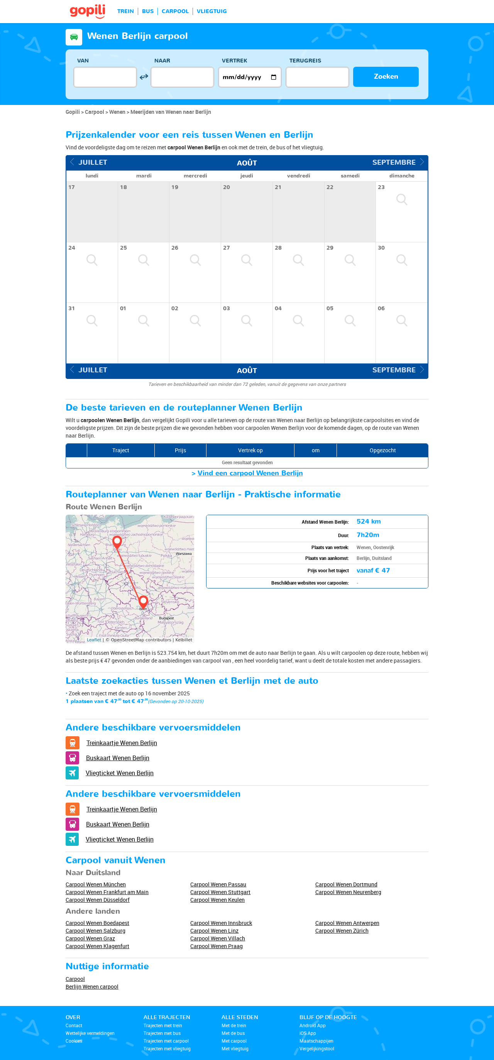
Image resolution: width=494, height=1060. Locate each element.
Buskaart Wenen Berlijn (117, 758)
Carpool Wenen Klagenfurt (97, 946)
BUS (148, 11)
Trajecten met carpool (166, 1041)
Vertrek (234, 60)
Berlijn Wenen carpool (92, 986)
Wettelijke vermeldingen (90, 1033)
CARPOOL (175, 11)
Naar (162, 60)
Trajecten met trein (163, 1025)
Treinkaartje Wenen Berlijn (121, 743)
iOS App (307, 1033)
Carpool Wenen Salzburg (95, 930)
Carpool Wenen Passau (218, 884)
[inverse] (144, 77)
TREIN (125, 11)
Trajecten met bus (162, 1033)
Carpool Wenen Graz (90, 938)
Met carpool (234, 1041)
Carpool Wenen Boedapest (97, 922)
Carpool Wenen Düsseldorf (98, 899)
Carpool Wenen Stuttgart (220, 892)
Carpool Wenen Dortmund (346, 884)
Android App (312, 1025)
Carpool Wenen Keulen (217, 899)
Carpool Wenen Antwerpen (347, 922)
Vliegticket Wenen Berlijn (120, 773)
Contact (74, 1025)
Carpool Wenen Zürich (342, 930)
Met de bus (233, 1033)
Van (83, 60)
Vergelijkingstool (316, 1048)
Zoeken (386, 76)
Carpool (75, 978)
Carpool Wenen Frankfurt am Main (107, 892)
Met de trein (234, 1025)
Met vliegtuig (235, 1048)
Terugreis (305, 60)
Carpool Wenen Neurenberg (348, 892)
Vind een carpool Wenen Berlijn (250, 473)
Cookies (74, 1041)
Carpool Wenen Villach (217, 938)
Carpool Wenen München (96, 884)
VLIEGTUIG (212, 11)
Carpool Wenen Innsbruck (221, 922)
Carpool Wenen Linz (214, 930)
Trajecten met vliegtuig (167, 1048)
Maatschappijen (316, 1041)
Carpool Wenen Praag (216, 946)
